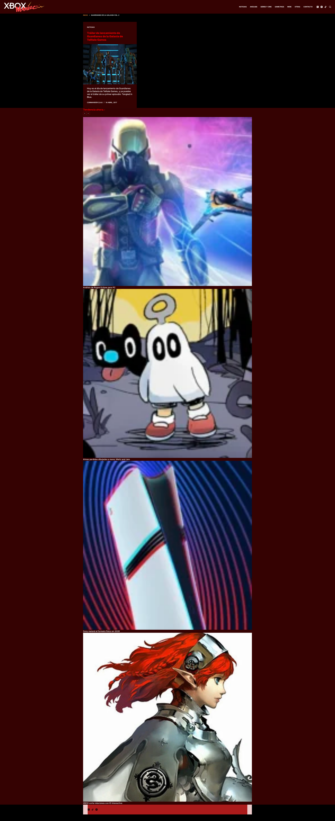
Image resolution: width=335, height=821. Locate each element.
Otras (297, 7)
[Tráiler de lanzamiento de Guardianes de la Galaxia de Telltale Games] (110, 64)
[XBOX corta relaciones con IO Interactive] (167, 717)
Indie (289, 7)
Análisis (253, 7)
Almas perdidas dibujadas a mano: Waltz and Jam (106, 459)
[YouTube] (322, 7)
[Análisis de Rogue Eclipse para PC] (167, 201)
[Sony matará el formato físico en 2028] (167, 545)
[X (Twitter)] (318, 7)
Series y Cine (266, 7)
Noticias (243, 7)
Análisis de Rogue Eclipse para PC (99, 287)
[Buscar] (330, 7)
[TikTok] (325, 7)
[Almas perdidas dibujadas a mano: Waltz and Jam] (167, 373)
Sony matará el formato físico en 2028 (101, 631)
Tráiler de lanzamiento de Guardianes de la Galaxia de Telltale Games (105, 36)
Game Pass (279, 7)
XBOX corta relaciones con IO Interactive (102, 803)
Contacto (307, 7)
